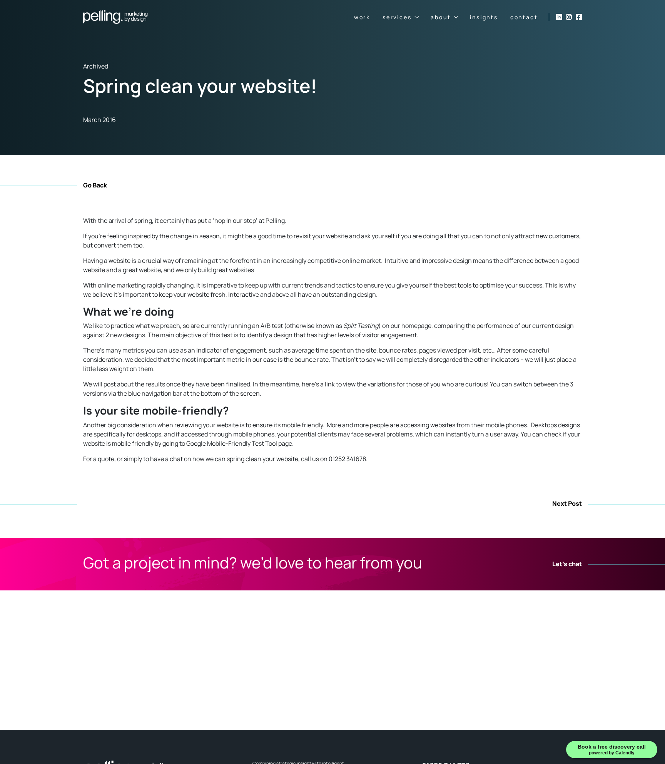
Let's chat (567, 564)
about (441, 17)
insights (484, 17)
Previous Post (104, 503)
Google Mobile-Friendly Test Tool (231, 443)
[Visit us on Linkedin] (559, 17)
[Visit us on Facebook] (579, 17)
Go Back (95, 185)
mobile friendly (302, 425)
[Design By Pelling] (115, 17)
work (362, 17)
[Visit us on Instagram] (569, 17)
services (397, 17)
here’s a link (318, 384)
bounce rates (397, 350)
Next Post (567, 503)
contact (524, 17)
